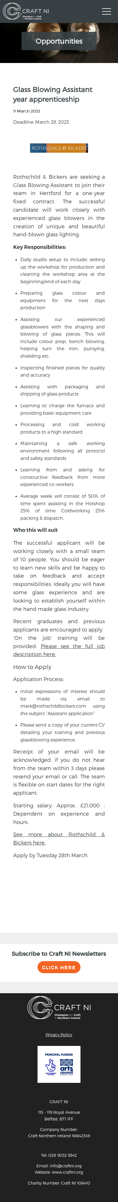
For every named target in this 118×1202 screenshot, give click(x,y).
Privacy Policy (59, 1034)
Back (18, 892)
